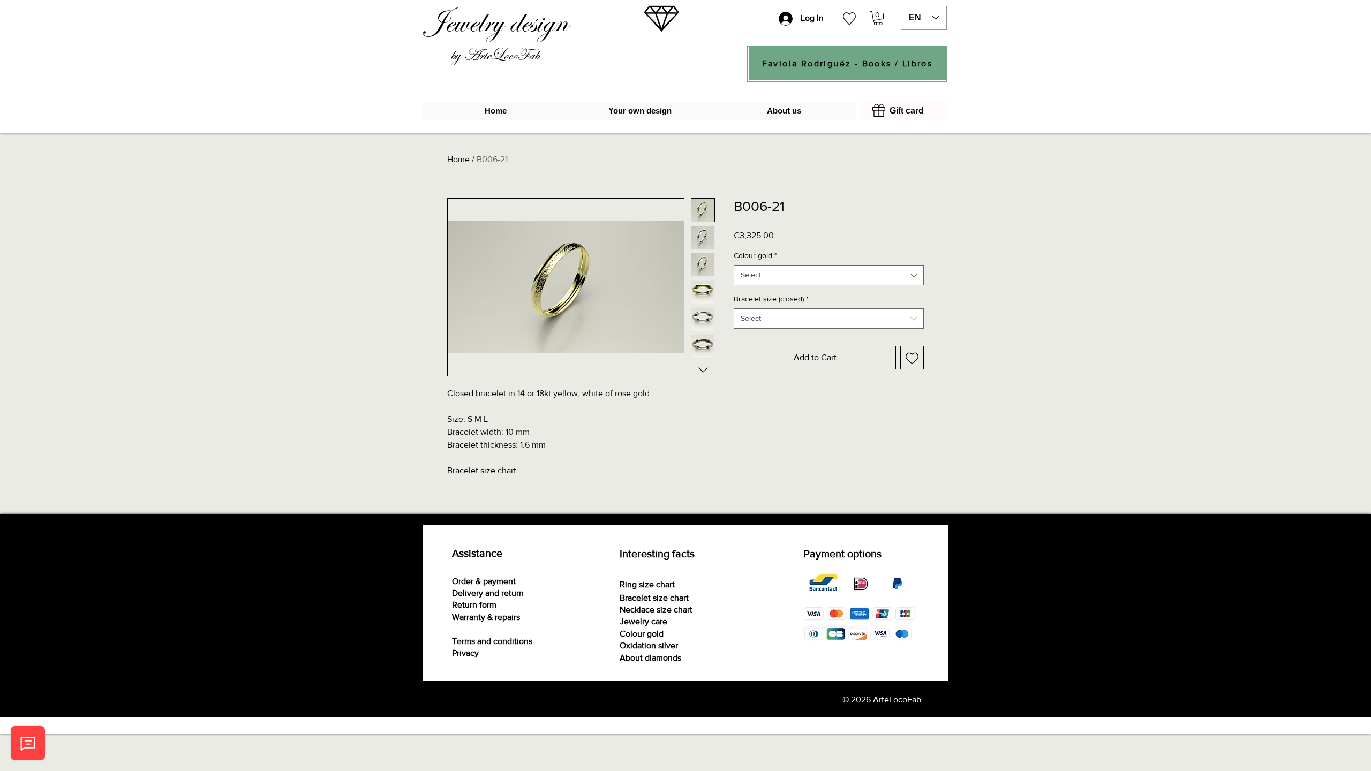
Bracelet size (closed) (771, 298)
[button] (878, 18)
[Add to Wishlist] (912, 357)
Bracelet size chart (481, 470)
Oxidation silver (649, 645)
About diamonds (650, 657)
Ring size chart (647, 584)
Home (458, 159)
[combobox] (829, 275)
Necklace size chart (656, 609)
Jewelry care (643, 621)
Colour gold (755, 255)
